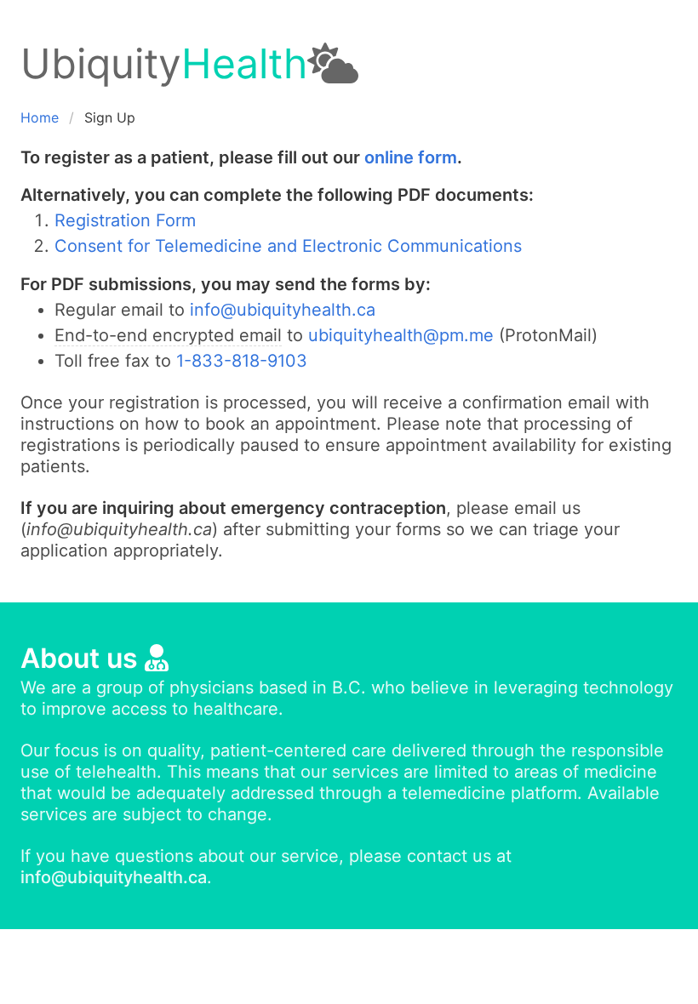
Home (39, 117)
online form (410, 157)
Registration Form (125, 220)
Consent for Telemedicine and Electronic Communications (288, 246)
